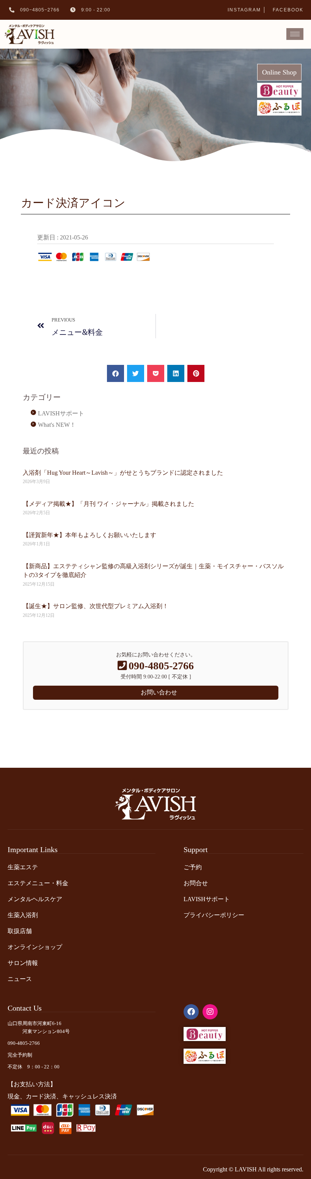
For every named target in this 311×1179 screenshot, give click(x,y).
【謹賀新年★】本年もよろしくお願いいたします (89, 535)
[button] (115, 373)
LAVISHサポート (61, 413)
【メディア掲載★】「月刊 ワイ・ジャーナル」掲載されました (108, 504)
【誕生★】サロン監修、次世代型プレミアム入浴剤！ (95, 606)
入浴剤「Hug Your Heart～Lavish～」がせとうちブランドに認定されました (123, 472)
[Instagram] (210, 1011)
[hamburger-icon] (294, 34)
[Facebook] (191, 1011)
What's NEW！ (57, 425)
